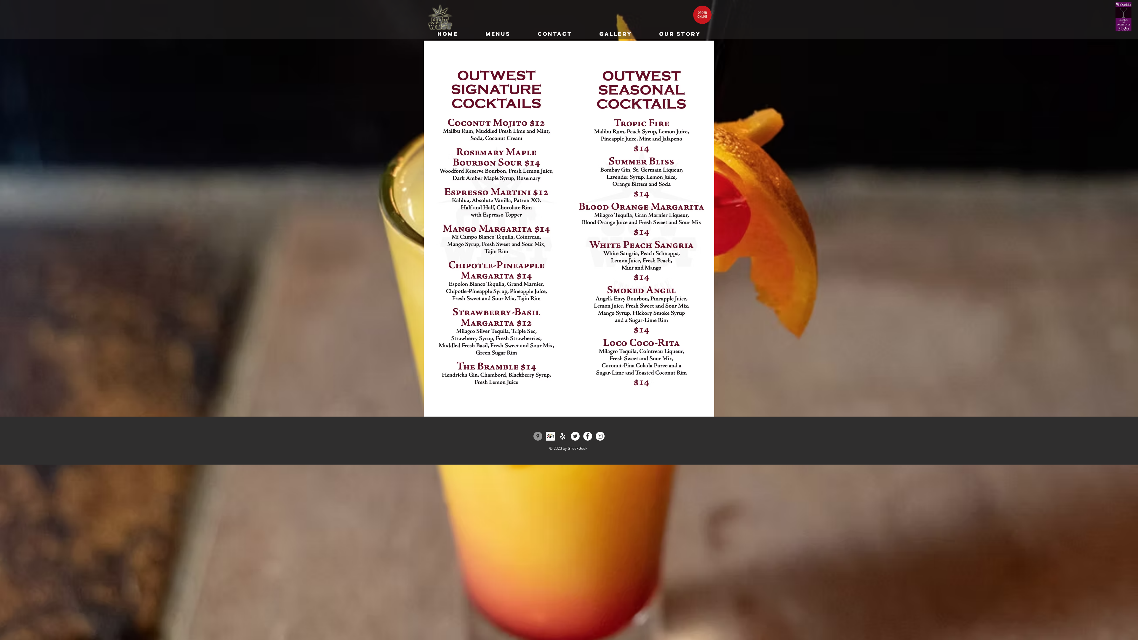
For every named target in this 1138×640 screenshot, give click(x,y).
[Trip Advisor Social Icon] (550, 436)
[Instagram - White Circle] (600, 436)
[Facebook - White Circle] (587, 436)
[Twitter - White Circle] (575, 436)
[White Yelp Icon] (562, 436)
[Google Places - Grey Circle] (537, 436)
